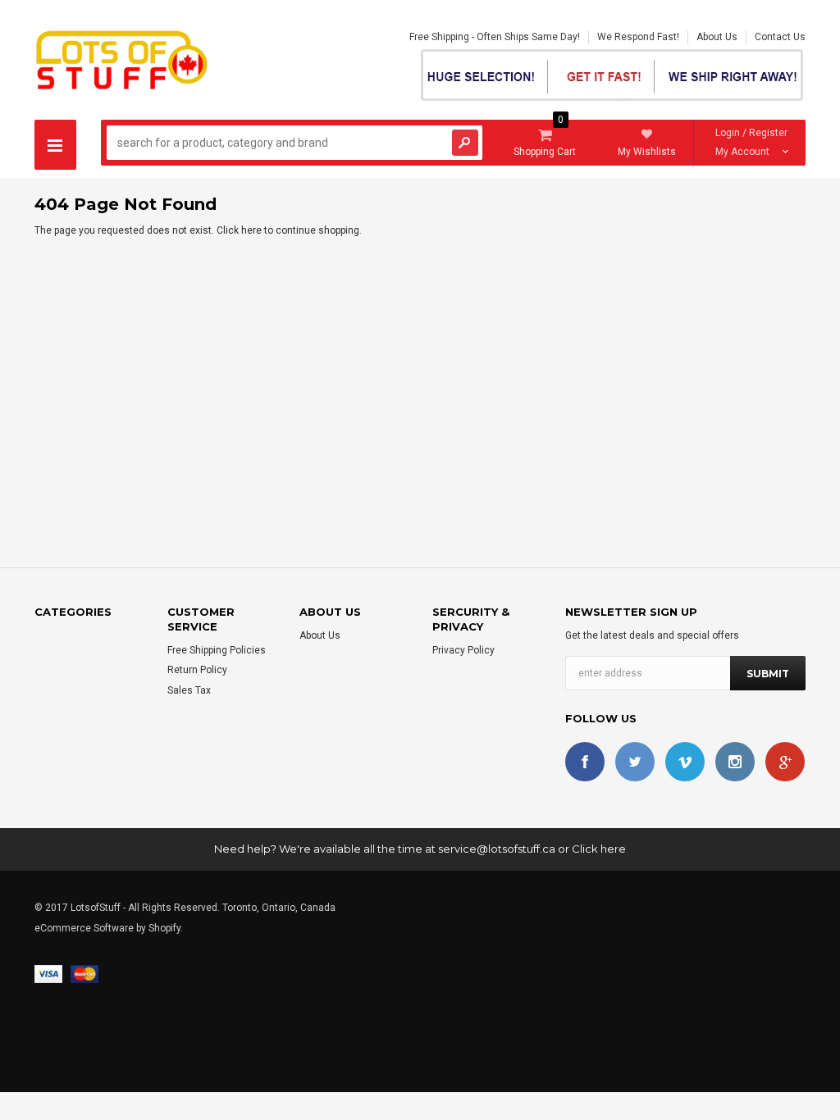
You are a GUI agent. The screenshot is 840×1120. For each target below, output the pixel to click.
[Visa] (48, 973)
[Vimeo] (685, 761)
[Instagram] (735, 761)
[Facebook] (585, 761)
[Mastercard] (84, 973)
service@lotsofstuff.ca (496, 848)
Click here (240, 230)
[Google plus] (785, 761)
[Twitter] (635, 761)
